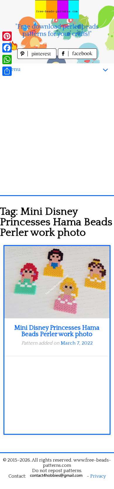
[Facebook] (7, 48)
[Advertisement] (57, 135)
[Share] (7, 71)
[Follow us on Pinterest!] (37, 57)
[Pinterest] (7, 36)
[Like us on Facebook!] (77, 57)
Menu (13, 69)
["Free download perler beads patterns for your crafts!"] (57, 9)
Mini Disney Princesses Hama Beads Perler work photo (56, 331)
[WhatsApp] (7, 59)
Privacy (98, 476)
